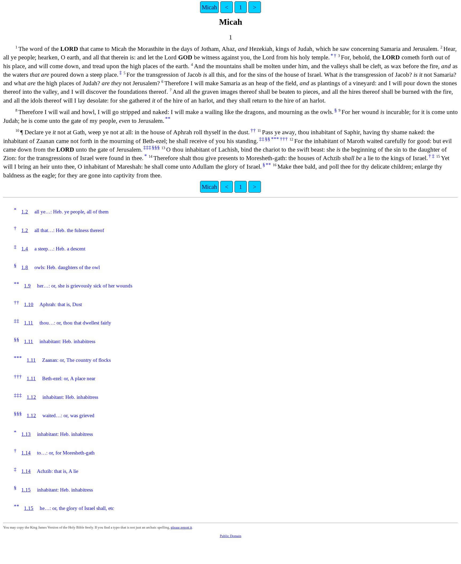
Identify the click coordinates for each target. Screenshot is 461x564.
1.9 (27, 286)
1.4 (24, 248)
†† (253, 130)
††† (284, 139)
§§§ (156, 147)
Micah (209, 7)
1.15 (26, 490)
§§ (267, 139)
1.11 (28, 323)
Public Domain (230, 536)
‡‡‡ (147, 147)
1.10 (28, 304)
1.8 (24, 267)
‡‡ (261, 139)
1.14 (26, 453)
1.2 (24, 211)
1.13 (26, 434)
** (167, 118)
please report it (181, 527)
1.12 (31, 397)
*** (275, 139)
